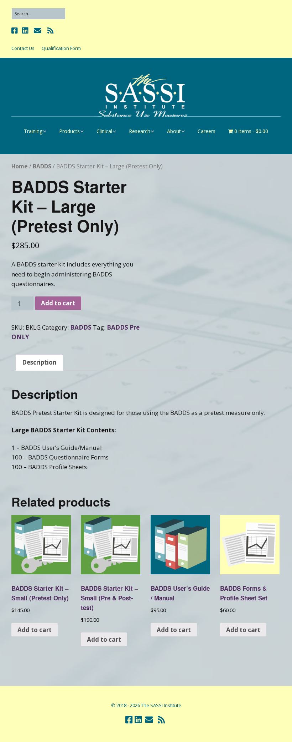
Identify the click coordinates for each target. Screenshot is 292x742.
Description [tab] (39, 362)
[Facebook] (15, 31)
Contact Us (23, 48)
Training (33, 131)
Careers (206, 131)
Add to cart (58, 303)
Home (19, 166)
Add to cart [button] (34, 630)
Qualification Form (61, 48)
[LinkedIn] (25, 31)
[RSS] (50, 31)
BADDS (42, 166)
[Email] (37, 31)
